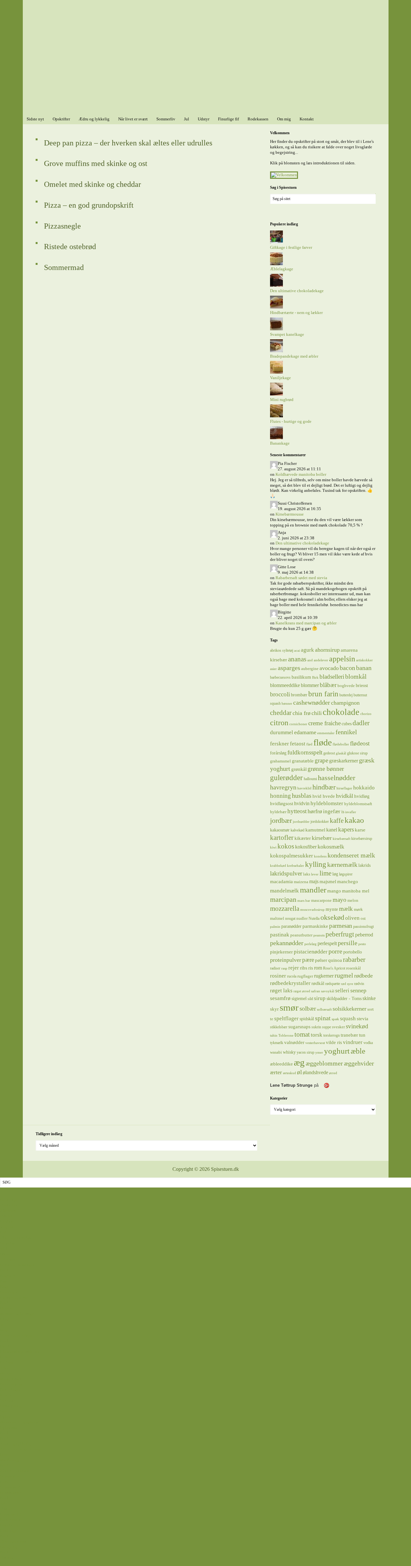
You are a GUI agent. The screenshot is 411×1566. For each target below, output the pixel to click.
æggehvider (359, 1063)
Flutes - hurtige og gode (290, 421)
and (310, 660)
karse (360, 829)
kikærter (302, 838)
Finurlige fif (10, 1514)
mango (334, 890)
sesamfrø (280, 998)
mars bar (303, 900)
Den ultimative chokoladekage (297, 290)
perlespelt (327, 943)
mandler (313, 889)
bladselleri (331, 676)
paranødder (291, 926)
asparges (289, 667)
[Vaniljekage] (276, 372)
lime (325, 873)
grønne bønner (326, 768)
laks (306, 874)
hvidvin (302, 803)
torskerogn (331, 1035)
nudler (302, 918)
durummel (281, 732)
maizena (301, 881)
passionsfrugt (363, 926)
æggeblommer (324, 1063)
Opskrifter (8, 1205)
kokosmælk (331, 846)
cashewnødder (311, 702)
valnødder (294, 1042)
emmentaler (326, 733)
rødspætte (332, 983)
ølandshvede (315, 1072)
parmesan (340, 925)
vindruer (353, 1042)
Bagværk (8, 1275)
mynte (332, 909)
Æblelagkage (281, 268)
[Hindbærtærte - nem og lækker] (276, 307)
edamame (305, 732)
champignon (345, 703)
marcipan (283, 899)
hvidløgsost (281, 803)
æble (358, 1051)
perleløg (310, 944)
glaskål (341, 753)
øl (299, 1072)
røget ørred (301, 991)
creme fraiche (324, 723)
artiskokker (364, 660)
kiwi (273, 847)
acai (297, 650)
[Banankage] (276, 437)
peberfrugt (340, 934)
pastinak (279, 935)
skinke (369, 998)
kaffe (337, 820)
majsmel (327, 881)
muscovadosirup (312, 909)
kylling (315, 864)
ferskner (279, 743)
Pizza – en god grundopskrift (89, 205)
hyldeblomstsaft (358, 803)
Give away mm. (13, 1541)
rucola (291, 976)
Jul (2, 1503)
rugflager (305, 976)
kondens (320, 856)
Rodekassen (10, 1519)
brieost (362, 685)
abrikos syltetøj (281, 650)
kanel (331, 830)
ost (363, 918)
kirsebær (322, 838)
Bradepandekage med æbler (294, 356)
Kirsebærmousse (289, 514)
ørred (333, 1073)
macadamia (281, 881)
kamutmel (315, 829)
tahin (273, 1035)
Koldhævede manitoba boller (300, 474)
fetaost (297, 743)
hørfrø (315, 811)
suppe (326, 1027)
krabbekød (278, 865)
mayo (339, 899)
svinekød (357, 1026)
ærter (276, 1072)
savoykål (327, 991)
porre (335, 951)
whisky (289, 1052)
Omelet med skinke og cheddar (92, 184)
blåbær (328, 685)
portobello (352, 951)
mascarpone (321, 900)
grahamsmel (280, 761)
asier (273, 669)
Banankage (280, 443)
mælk (346, 908)
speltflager (286, 1018)
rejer (293, 968)
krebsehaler (295, 865)
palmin (275, 926)
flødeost (360, 743)
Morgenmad (10, 1378)
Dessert (6, 1308)
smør (289, 1007)
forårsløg (278, 752)
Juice (4, 1367)
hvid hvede (323, 796)
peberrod (364, 935)
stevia (362, 1018)
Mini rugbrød (281, 399)
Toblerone (285, 1035)
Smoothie (8, 1400)
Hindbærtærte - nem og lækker (296, 312)
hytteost (297, 811)
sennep (358, 990)
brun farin (323, 694)
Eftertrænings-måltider (19, 1351)
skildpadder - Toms (344, 998)
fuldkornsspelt (304, 752)
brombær (299, 694)
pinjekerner (281, 951)
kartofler (281, 837)
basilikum (301, 677)
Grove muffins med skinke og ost (95, 163)
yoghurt (337, 1051)
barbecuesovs (280, 677)
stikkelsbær (278, 1027)
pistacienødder (311, 952)
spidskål (307, 1018)
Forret (5, 1356)
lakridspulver (286, 873)
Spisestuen (206, 57)
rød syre (347, 984)
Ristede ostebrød (70, 246)
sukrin (316, 1027)
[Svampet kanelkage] (276, 328)
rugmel (344, 975)
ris (310, 967)
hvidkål (344, 796)
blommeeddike (285, 685)
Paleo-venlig (11, 1384)
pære (308, 959)
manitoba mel (355, 890)
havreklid (304, 788)
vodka (368, 1042)
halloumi (310, 779)
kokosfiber (306, 846)
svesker (338, 1026)
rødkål (317, 983)
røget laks (281, 990)
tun (362, 1035)
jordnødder (301, 821)
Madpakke (9, 1373)
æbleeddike (281, 1063)
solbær (308, 1008)
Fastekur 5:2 (11, 1525)
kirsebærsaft (341, 838)
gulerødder (286, 777)
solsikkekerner (349, 1008)
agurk (307, 650)
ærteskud (289, 1073)
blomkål (356, 676)
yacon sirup (305, 1052)
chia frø (301, 713)
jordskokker (319, 821)
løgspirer (346, 874)
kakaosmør (280, 829)
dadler (361, 723)
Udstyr (6, 1508)
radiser (275, 968)
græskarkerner (343, 761)
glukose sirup (357, 753)
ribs (303, 967)
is (342, 811)
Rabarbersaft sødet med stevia (301, 577)
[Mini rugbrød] (276, 394)
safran (315, 991)
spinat (323, 1018)
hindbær (324, 787)
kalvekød (297, 830)
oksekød (332, 917)
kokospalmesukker (291, 855)
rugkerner (324, 976)
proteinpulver (285, 960)
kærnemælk (342, 864)
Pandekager (10, 1389)
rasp (284, 968)
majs (314, 881)
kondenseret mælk (351, 855)
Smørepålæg (11, 1405)
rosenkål (353, 968)
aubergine (310, 668)
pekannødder (286, 942)
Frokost (6, 1362)
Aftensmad (9, 1210)
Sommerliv (9, 1476)
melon (352, 900)
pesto (362, 944)
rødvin (359, 983)
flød (309, 744)
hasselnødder (336, 778)
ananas (297, 659)
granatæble (303, 760)
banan (364, 667)
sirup (320, 998)
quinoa (335, 960)
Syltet (5, 1416)
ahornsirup (327, 650)
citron (279, 722)
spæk (335, 1019)
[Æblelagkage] (276, 263)
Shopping (8, 1546)
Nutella (314, 918)
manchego (347, 881)
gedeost (329, 753)
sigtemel (299, 998)
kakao (354, 820)
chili (316, 713)
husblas (301, 795)
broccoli (280, 694)
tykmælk (276, 1042)
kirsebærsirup (361, 838)
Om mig (7, 1557)
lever (315, 874)
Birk (315, 677)
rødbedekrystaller (290, 983)
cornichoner (298, 724)
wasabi (276, 1052)
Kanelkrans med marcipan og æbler (306, 623)
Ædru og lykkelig (15, 1443)
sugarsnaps (299, 1026)
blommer (310, 685)
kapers (346, 829)
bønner (287, 703)
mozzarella (284, 908)
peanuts (319, 935)
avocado (329, 668)
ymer (319, 1052)
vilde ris (334, 1042)
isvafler (350, 812)
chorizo (366, 714)
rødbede (363, 975)
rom (318, 967)
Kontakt (7, 1563)
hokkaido (364, 787)
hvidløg (362, 796)
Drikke (6, 1346)
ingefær (331, 811)
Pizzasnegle (62, 226)
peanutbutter (301, 935)
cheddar (281, 713)
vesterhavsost (315, 1043)
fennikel (346, 731)
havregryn (283, 787)
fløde (322, 742)
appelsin (342, 659)
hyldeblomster (326, 803)
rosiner (278, 976)
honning (280, 795)
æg (299, 1062)
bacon (347, 667)
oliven (352, 918)
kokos (285, 846)
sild (310, 998)
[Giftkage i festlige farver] (276, 241)
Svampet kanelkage (287, 334)
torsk (316, 1035)
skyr (274, 1009)
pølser (321, 960)
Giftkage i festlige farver (291, 247)
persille (347, 942)
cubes (347, 723)
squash (348, 1018)
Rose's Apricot (334, 968)
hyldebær (278, 811)
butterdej (346, 695)
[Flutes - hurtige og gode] (276, 415)
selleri (342, 990)
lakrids (364, 865)
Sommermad (64, 267)
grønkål (299, 769)
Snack (5, 1411)
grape (321, 760)
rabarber (354, 959)
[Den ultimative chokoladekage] (276, 285)
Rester (5, 1395)
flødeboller (341, 744)
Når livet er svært (15, 1470)
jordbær (281, 820)
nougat (290, 918)
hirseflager (344, 788)
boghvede (346, 685)
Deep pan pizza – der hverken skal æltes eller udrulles (128, 143)
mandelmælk (284, 891)
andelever (321, 660)
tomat (302, 1034)
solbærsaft (324, 1009)
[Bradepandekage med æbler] (276, 350)
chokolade (341, 712)
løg (335, 873)
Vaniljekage (280, 377)
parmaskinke (315, 926)
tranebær (349, 1035)
